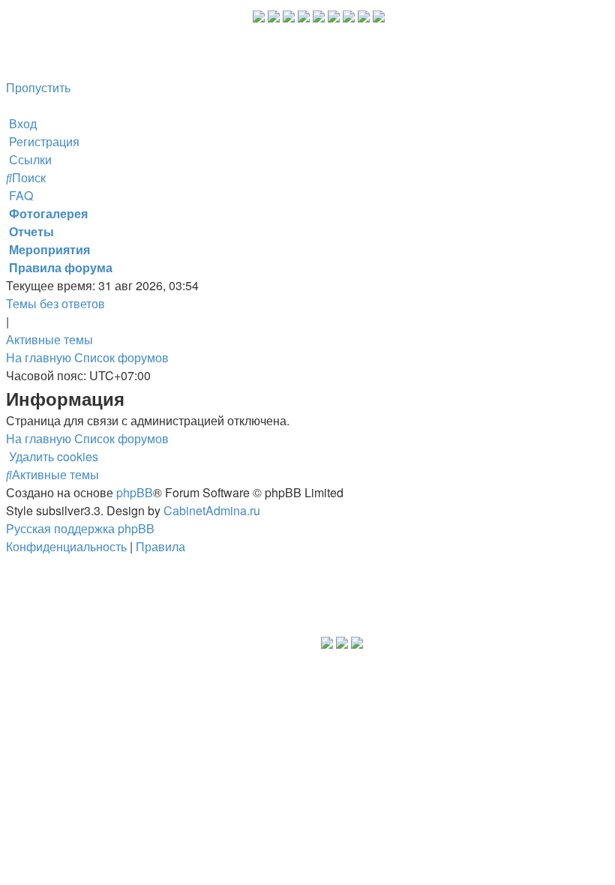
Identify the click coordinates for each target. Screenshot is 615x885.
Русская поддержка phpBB (80, 528)
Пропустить (38, 87)
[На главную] (129, 46)
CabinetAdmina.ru (212, 510)
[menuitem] (21, 123)
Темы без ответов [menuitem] (55, 303)
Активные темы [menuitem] (49, 339)
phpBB (134, 492)
